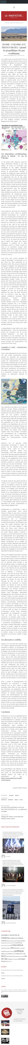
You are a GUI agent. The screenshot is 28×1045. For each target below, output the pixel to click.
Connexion (3, 1)
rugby (3, 953)
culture (4, 941)
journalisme (8, 948)
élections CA (9, 961)
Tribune (11, 956)
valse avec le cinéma (19, 956)
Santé (14, 953)
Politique (17, 795)
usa (14, 956)
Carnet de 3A (14, 935)
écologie (21, 959)
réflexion (10, 953)
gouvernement (4, 945)
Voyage (10, 959)
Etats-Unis (7, 942)
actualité (4, 935)
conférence (13, 938)
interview (3, 948)
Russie (21, 799)
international (10, 799)
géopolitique (3, 799)
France (20, 943)
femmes (11, 942)
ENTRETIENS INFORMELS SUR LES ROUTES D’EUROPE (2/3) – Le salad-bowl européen (14, 809)
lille (12, 948)
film (14, 942)
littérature (17, 948)
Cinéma (5, 938)
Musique (3, 951)
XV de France (15, 959)
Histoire (8, 945)
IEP (11, 945)
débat (12, 940)
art (8, 935)
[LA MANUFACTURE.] (14, 20)
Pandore (19, 1013)
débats (14, 940)
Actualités (11, 795)
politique (16, 799)
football (16, 942)
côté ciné (9, 940)
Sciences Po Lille (20, 953)
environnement (20, 941)
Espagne (3, 942)
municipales (22, 948)
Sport (3, 956)
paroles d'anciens (10, 951)
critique (20, 938)
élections (4, 961)
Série (7, 956)
